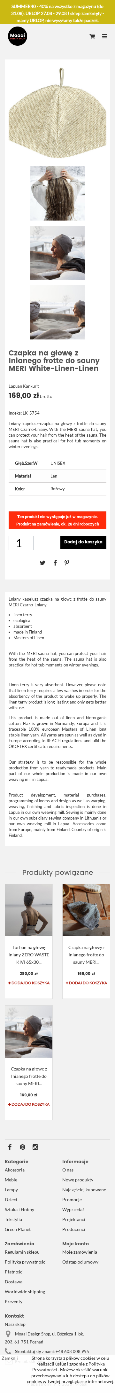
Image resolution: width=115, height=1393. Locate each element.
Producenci (73, 1229)
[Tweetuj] (46, 562)
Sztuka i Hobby (19, 1209)
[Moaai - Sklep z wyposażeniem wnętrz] (17, 36)
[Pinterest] (70, 562)
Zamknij (10, 1358)
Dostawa (13, 1281)
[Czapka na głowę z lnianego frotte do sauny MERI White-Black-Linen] (86, 910)
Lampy (11, 1189)
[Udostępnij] (59, 562)
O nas (67, 1169)
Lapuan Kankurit (24, 386)
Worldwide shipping (25, 1291)
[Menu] (104, 36)
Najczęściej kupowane (84, 1189)
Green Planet (18, 1229)
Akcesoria (15, 1169)
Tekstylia (13, 1219)
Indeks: (15, 413)
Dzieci (11, 1199)
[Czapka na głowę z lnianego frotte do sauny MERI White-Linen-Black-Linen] (28, 1032)
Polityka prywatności (26, 1262)
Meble (11, 1179)
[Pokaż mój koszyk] (92, 36)
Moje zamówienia (79, 1252)
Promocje (72, 1199)
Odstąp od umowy (80, 1262)
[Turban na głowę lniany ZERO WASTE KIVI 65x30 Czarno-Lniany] (28, 910)
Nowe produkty (77, 1179)
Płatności (14, 1271)
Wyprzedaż (73, 1209)
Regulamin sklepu (22, 1252)
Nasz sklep (15, 1324)
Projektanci (73, 1219)
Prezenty (13, 1301)
